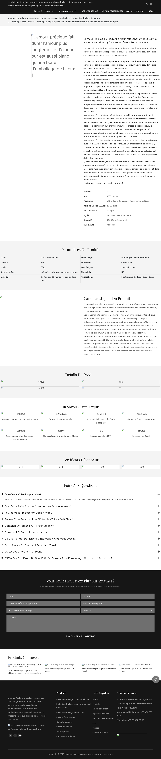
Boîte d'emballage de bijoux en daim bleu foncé (99, 669)
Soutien (96, 728)
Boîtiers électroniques (66, 717)
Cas (94, 723)
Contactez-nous (100, 732)
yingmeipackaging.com (90, 754)
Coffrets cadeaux (64, 722)
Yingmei (11, 18)
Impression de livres (65, 736)
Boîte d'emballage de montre (87, 18)
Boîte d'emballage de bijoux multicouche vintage (135, 669)
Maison (96, 699)
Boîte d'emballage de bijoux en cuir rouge (59, 669)
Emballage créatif (101, 708)
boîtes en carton (64, 726)
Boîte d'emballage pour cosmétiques (73, 699)
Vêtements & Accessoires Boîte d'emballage (49, 18)
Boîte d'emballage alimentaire (70, 712)
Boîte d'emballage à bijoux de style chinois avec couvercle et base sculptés (24, 671)
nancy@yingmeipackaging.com (137, 699)
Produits (22, 18)
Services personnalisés (103, 718)
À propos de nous (101, 713)
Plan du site (108, 754)
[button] (154, 11)
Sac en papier (62, 731)
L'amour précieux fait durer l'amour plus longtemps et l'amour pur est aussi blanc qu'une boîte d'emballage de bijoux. (64, 21)
